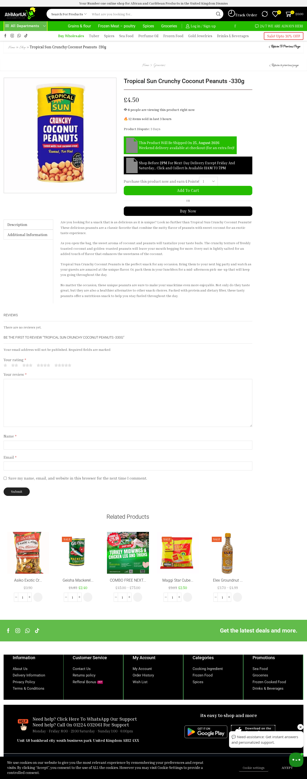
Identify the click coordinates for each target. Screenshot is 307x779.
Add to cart (188, 190)
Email (10, 457)
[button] (87, 597)
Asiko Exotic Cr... (28, 580)
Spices (148, 26)
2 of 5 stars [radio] (14, 365)
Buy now (188, 211)
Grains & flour (79, 26)
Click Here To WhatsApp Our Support (97, 719)
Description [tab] (17, 224)
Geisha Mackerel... (78, 580)
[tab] (28, 224)
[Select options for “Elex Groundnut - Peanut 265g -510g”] (237, 597)
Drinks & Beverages (233, 36)
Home (11, 47)
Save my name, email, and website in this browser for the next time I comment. (77, 478)
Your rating (15, 359)
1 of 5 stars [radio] (5, 365)
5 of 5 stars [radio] (62, 365)
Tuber (94, 36)
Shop (22, 47)
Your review (15, 374)
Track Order (246, 14)
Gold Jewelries (200, 36)
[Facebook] (5, 36)
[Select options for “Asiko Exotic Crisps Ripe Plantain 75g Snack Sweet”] (37, 597)
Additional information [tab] (27, 234)
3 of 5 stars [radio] (27, 365)
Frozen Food (173, 36)
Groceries (169, 26)
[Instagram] (12, 36)
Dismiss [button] (222, 3)
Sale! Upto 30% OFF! (283, 36)
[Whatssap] (19, 36)
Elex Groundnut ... (228, 580)
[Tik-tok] (26, 36)
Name (10, 436)
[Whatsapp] (27, 630)
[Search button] (218, 14)
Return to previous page (285, 46)
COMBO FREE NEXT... (128, 580)
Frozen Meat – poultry (117, 26)
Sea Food (126, 36)
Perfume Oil (148, 36)
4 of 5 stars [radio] (43, 365)
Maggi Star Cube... (177, 580)
